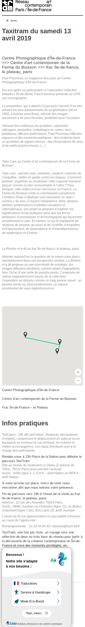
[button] (57, 351)
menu (13, 20)
